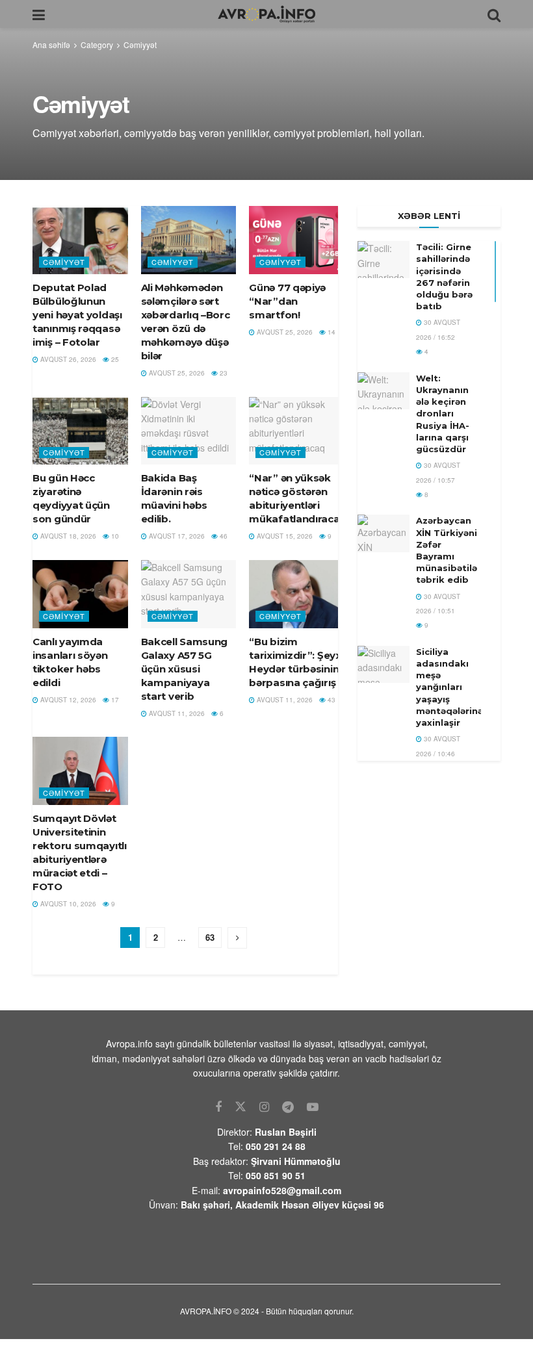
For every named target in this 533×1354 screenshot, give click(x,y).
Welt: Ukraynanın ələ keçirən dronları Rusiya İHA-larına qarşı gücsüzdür (442, 413)
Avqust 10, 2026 (67, 903)
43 (330, 699)
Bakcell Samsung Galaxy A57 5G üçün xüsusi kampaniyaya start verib (184, 668)
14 (330, 332)
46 (223, 536)
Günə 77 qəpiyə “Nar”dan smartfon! (287, 301)
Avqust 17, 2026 (176, 536)
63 (209, 937)
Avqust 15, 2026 (284, 536)
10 (114, 536)
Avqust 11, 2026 (176, 713)
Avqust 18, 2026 (67, 536)
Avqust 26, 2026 (67, 359)
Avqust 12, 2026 (67, 699)
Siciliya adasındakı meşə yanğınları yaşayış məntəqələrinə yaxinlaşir (449, 687)
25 (114, 359)
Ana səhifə (51, 44)
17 (114, 699)
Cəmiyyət (140, 44)
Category (97, 44)
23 (223, 372)
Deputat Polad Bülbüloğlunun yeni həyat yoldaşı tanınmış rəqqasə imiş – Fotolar (77, 314)
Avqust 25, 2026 (176, 372)
